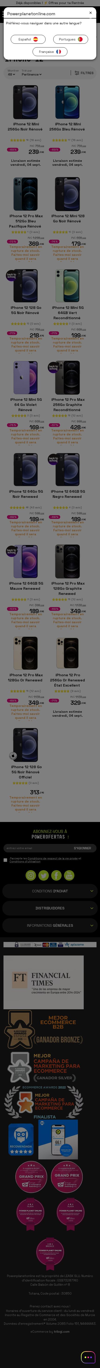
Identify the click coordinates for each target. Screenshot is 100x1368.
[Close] (90, 12)
